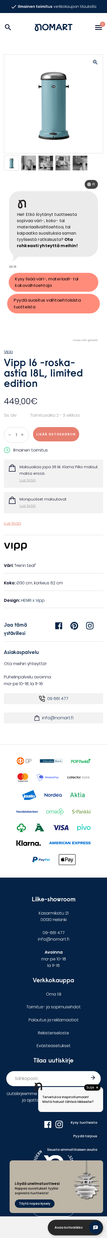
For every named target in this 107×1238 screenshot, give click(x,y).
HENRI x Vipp (33, 600)
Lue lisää (27, 480)
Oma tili (53, 994)
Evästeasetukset (54, 1046)
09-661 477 (54, 933)
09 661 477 (57, 699)
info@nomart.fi (57, 718)
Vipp (8, 352)
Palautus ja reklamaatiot (54, 1020)
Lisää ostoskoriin (56, 434)
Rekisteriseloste (53, 1033)
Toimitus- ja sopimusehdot (53, 1007)
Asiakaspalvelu (21, 652)
